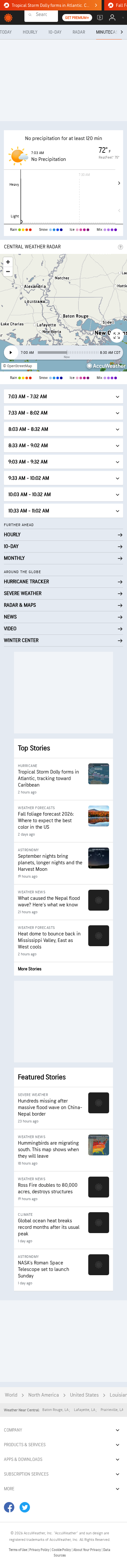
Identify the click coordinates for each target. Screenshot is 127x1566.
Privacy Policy (39, 1550)
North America (43, 1395)
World (11, 1395)
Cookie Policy (62, 1550)
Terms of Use (18, 1550)
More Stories (29, 969)
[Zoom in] (8, 262)
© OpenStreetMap (17, 366)
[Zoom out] (8, 271)
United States (84, 1395)
